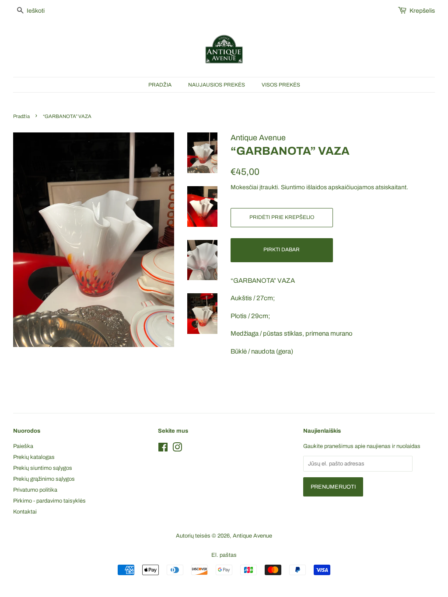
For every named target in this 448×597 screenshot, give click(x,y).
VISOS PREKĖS (281, 85)
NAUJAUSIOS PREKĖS (216, 85)
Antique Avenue (252, 536)
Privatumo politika (35, 490)
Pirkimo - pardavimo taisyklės (49, 501)
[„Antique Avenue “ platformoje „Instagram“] (177, 449)
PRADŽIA (160, 85)
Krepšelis (422, 10)
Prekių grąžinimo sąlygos (44, 479)
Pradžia (21, 116)
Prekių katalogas (34, 457)
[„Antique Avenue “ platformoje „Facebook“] (163, 449)
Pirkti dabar (281, 249)
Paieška (23, 446)
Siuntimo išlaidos (304, 187)
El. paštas (224, 555)
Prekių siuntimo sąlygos (42, 468)
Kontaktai (25, 512)
